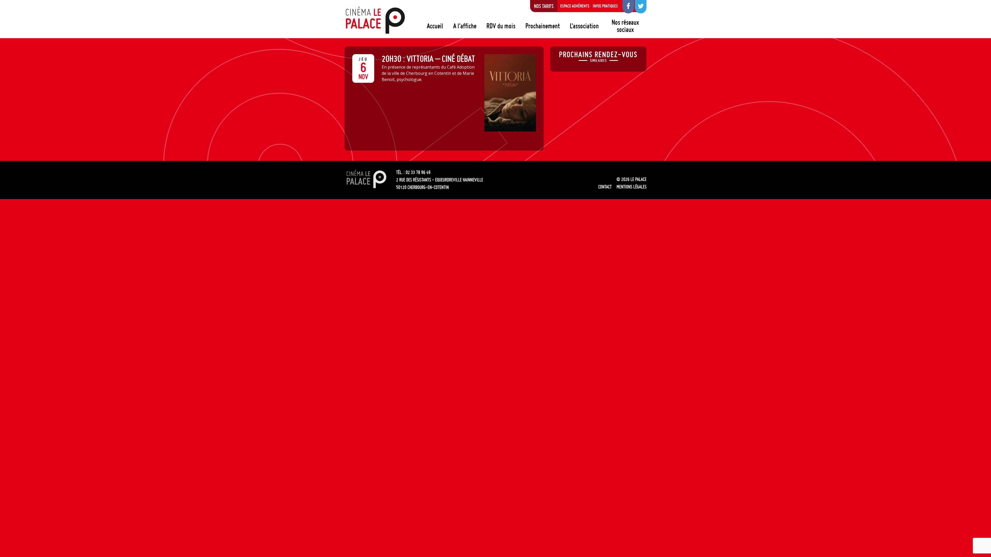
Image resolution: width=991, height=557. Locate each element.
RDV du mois (500, 25)
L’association (584, 25)
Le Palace (375, 20)
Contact (605, 187)
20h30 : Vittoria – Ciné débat (428, 58)
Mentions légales (631, 187)
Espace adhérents (574, 6)
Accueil (435, 25)
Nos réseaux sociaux (625, 26)
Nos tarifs (544, 6)
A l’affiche (464, 25)
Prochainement (542, 25)
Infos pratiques (605, 6)
